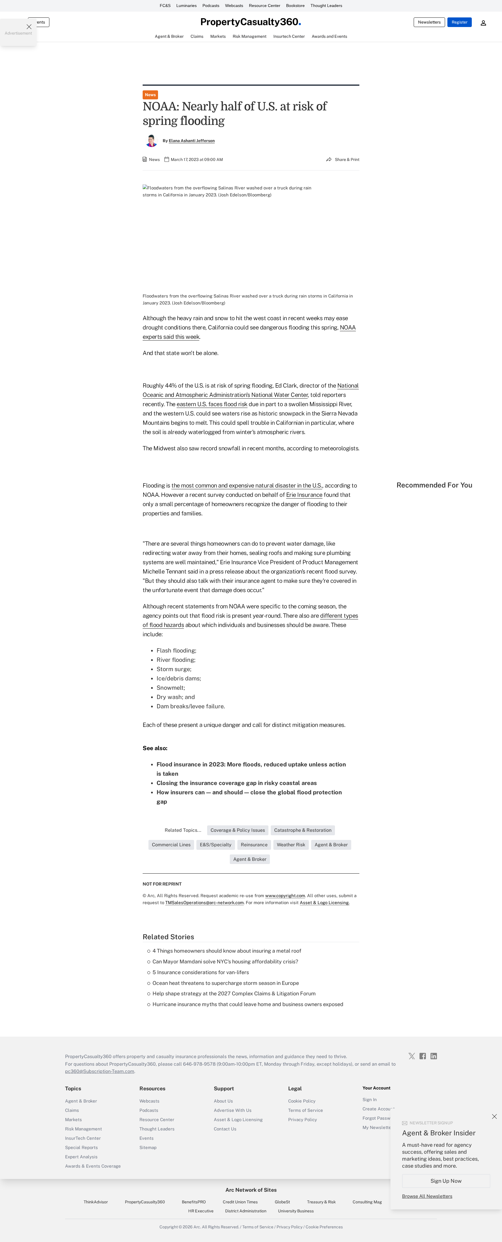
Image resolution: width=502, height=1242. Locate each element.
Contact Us (225, 1128)
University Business (296, 1211)
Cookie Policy (301, 1100)
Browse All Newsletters (427, 1196)
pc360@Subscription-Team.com (99, 1071)
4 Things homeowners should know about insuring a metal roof (227, 951)
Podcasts (210, 5)
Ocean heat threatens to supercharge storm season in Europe (226, 983)
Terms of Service (305, 1110)
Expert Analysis (81, 1156)
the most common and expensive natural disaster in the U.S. (246, 485)
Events (38, 22)
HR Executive (201, 1211)
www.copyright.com (285, 895)
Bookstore (295, 5)
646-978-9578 (199, 1064)
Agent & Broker (81, 1100)
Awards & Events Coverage (93, 1166)
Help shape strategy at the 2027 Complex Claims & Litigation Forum (234, 993)
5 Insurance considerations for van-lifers (201, 972)
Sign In (370, 1099)
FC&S (165, 5)
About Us (223, 1100)
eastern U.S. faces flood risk (212, 404)
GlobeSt (282, 1202)
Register (459, 22)
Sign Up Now (446, 1181)
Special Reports (81, 1147)
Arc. (197, 1227)
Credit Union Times (240, 1202)
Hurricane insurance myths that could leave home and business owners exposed (248, 1004)
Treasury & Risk (321, 1202)
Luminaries (186, 5)
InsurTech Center (83, 1138)
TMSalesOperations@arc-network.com (204, 902)
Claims (72, 1110)
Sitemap (148, 1147)
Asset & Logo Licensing (238, 1119)
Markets (73, 1119)
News (150, 94)
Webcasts (234, 5)
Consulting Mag (367, 1202)
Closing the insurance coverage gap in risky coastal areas (237, 782)
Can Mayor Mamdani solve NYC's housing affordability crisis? (225, 961)
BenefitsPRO (194, 1202)
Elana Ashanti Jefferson (192, 140)
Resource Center (264, 5)
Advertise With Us (233, 1110)
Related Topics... (183, 830)
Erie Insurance (304, 494)
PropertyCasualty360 (145, 1202)
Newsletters (429, 22)
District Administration (245, 1211)
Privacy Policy (302, 1119)
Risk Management (83, 1128)
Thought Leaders (326, 5)
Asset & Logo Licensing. (324, 902)
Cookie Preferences (324, 1227)
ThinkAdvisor (96, 1202)
